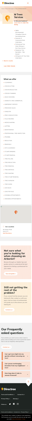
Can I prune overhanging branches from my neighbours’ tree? (15, 366)
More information (16, 419)
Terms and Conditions (7, 394)
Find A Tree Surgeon (9, 8)
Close (23, 419)
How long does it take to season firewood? (13, 374)
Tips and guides (10, 273)
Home (2, 8)
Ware (16, 8)
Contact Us (20, 394)
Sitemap (15, 398)
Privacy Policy (5, 398)
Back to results (8, 61)
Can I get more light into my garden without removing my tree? (15, 356)
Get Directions (7, 233)
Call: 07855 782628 (9, 66)
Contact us (9, 310)
